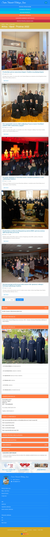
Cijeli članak (6, 80)
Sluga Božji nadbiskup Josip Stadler (25, 18)
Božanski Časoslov (5, 493)
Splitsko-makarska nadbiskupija (7, 509)
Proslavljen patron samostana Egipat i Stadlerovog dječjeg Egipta (23, 72)
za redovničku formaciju (10, 427)
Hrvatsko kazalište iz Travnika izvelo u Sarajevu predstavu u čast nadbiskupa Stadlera (23, 178)
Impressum (35, 529)
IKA (2, 517)
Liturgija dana (4, 496)
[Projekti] (9, 465)
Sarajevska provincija (25, 15)
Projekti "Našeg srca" (8, 469)
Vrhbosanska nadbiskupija (6, 515)
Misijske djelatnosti (25, 469)
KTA (2, 520)
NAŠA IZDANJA (6, 445)
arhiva (46, 307)
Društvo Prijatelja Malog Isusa (25, 21)
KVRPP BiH (4, 504)
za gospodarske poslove (9, 422)
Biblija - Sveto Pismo (5, 490)
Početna (3, 24)
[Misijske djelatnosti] (25, 465)
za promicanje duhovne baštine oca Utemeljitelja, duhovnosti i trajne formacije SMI (21, 420)
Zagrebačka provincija (25, 9)
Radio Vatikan (4, 522)
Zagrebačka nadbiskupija (6, 506)
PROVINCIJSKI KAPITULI (9, 440)
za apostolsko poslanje (9, 425)
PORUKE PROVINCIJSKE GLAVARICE (12, 435)
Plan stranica (30, 529)
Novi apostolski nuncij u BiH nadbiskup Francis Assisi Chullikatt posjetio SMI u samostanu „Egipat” (23, 124)
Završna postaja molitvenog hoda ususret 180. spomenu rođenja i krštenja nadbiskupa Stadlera (23, 285)
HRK (2, 501)
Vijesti (7, 24)
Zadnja (12, 299)
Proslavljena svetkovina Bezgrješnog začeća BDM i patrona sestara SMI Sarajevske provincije (24, 231)
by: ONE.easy (25, 531)
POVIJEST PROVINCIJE (8, 316)
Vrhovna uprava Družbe (25, 6)
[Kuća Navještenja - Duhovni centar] (41, 465)
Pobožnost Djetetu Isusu (6, 488)
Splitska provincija (25, 12)
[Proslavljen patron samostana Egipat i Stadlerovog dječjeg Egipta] (25, 51)
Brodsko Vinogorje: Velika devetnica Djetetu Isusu (12, 311)
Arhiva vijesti (19, 299)
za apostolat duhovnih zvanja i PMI (11, 430)
